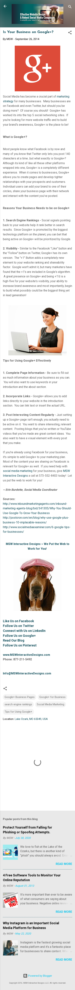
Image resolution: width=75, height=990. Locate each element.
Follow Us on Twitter (18, 626)
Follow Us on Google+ (19, 636)
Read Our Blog (13, 640)
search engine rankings (18, 704)
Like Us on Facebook (18, 621)
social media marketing (17, 471)
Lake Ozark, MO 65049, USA (31, 719)
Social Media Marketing (50, 704)
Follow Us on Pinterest (20, 645)
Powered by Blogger (39, 975)
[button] (70, 33)
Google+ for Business (52, 697)
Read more (64, 864)
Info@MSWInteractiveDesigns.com (27, 673)
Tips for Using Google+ (18, 711)
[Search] (70, 7)
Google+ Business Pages (20, 697)
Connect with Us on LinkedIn (24, 631)
